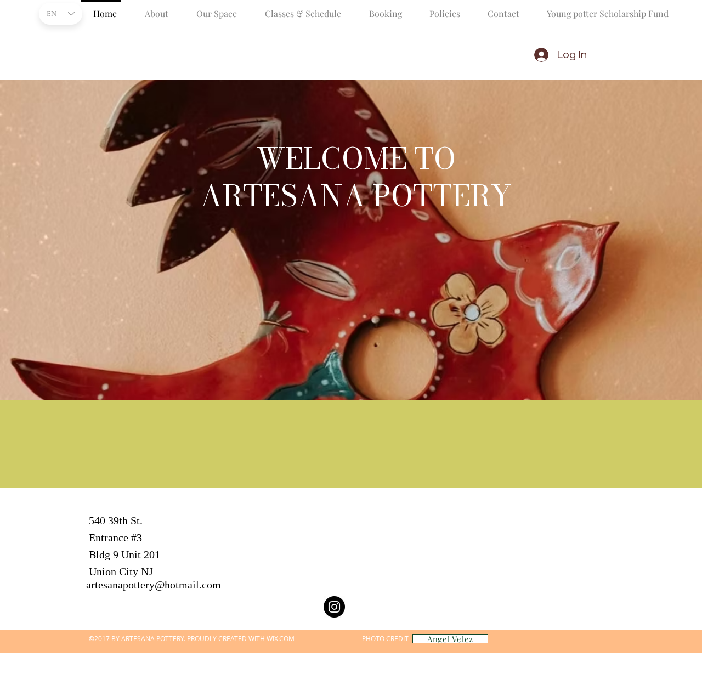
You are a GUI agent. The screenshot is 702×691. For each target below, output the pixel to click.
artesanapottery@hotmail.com (153, 585)
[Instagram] (334, 607)
